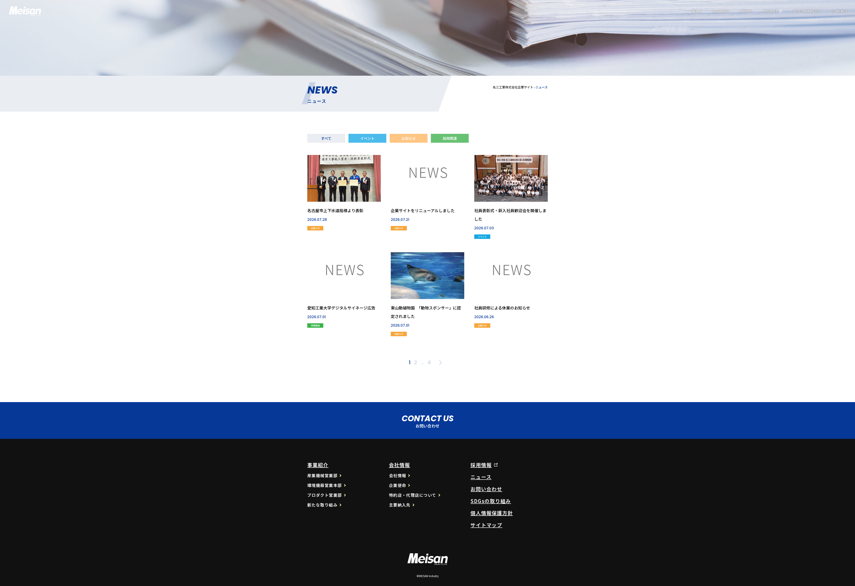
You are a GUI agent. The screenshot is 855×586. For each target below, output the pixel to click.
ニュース (480, 476)
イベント (367, 138)
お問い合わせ (486, 488)
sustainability (806, 11)
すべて (326, 138)
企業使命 (397, 485)
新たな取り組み (322, 505)
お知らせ (408, 138)
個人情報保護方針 (491, 512)
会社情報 (399, 464)
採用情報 (481, 464)
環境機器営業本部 (324, 485)
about (746, 11)
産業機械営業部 (322, 475)
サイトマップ (486, 524)
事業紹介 (317, 464)
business (720, 11)
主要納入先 (400, 505)
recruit (770, 11)
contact (839, 11)
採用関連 (450, 138)
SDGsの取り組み (490, 500)
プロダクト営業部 (324, 495)
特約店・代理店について (412, 495)
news (696, 11)
